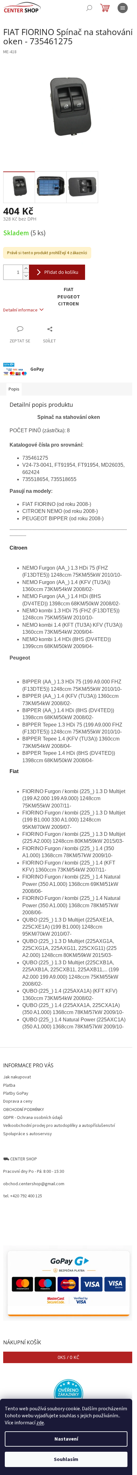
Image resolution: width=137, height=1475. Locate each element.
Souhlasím (66, 1459)
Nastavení (66, 1438)
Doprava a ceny (17, 1101)
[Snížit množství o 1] (26, 276)
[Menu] (122, 8)
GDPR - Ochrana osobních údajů (32, 1117)
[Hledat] (89, 8)
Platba (9, 1085)
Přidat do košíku (61, 272)
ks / (68, 1357)
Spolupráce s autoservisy (27, 1134)
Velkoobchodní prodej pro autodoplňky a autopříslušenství (59, 1125)
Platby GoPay (15, 1093)
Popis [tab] (14, 389)
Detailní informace (20, 310)
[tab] (68, 552)
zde (40, 1422)
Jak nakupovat (17, 1077)
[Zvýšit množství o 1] (26, 268)
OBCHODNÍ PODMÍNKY (23, 1109)
